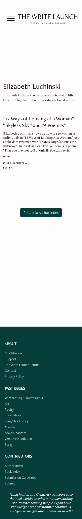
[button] (11, 19)
